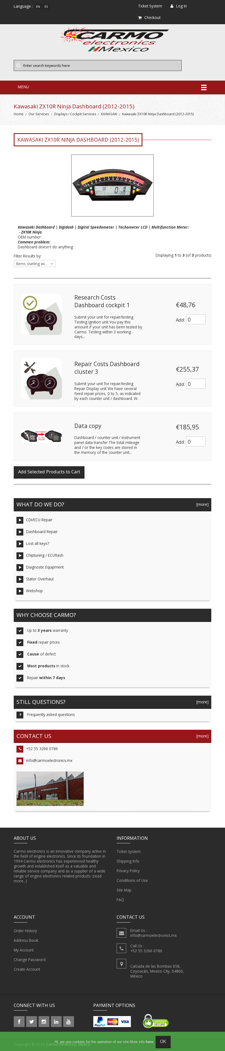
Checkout (152, 17)
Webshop (34, 590)
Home (19, 114)
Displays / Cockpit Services (75, 114)
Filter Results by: (27, 256)
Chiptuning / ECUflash (44, 555)
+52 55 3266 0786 (42, 748)
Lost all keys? (37, 543)
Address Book (26, 940)
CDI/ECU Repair (39, 519)
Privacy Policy (128, 870)
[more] (201, 504)
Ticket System (129, 851)
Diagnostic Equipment (45, 567)
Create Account (27, 969)
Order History (25, 930)
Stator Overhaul (40, 578)
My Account (23, 950)
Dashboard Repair (42, 531)
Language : (23, 6)
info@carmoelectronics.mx (49, 760)
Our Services (39, 114)
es (46, 6)
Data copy (87, 426)
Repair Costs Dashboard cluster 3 (107, 367)
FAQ (120, 899)
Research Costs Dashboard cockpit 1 (102, 301)
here (149, 1042)
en (38, 6)
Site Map (124, 890)
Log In (181, 6)
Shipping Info (128, 861)
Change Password (30, 959)
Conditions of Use (132, 880)
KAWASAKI (109, 114)
